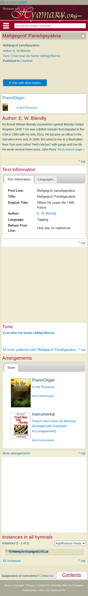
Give (41, 590)
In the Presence (27, 107)
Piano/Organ (13, 98)
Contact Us (43, 585)
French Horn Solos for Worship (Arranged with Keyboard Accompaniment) (54, 426)
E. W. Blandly (46, 213)
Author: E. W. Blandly (17, 51)
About (7, 585)
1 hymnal (26, 61)
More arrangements (16, 453)
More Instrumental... (44, 440)
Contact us (46, 576)
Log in (61, 16)
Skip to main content (13, 2)
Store (11, 367)
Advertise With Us (61, 585)
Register (76, 16)
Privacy (30, 585)
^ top (81, 161)
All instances (12, 561)
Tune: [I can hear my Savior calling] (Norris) (31, 56)
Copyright (18, 585)
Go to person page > (71, 149)
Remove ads (11, 9)
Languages (45, 179)
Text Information (18, 179)
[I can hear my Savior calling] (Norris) (29, 333)
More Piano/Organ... (44, 395)
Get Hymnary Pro (56, 590)
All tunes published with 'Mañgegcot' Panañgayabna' (39, 350)
